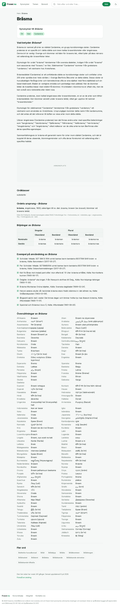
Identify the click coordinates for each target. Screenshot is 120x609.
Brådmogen (88, 553)
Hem (18, 13)
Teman (35, 4)
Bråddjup (52, 553)
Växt (28, 34)
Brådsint (34, 558)
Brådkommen (74, 553)
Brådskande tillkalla (26, 562)
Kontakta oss (40, 596)
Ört (22, 34)
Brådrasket (22, 558)
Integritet (29, 596)
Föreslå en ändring (24, 577)
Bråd (42, 553)
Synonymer (24, 4)
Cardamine (38, 34)
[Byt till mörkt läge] (115, 4)
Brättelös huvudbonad (27, 553)
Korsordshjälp (18, 596)
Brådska (45, 558)
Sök (106, 4)
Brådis (62, 553)
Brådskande (58, 558)
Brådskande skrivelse (75, 558)
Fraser (6, 596)
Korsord (44, 4)
